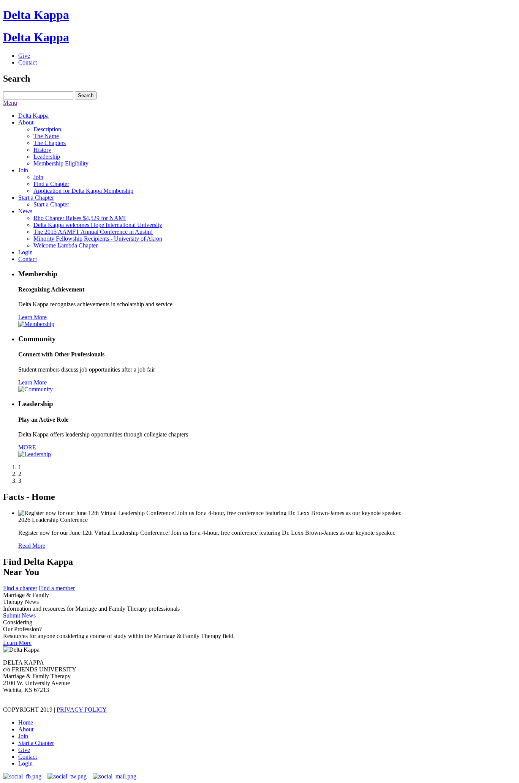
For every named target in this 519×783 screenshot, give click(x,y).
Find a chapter (20, 588)
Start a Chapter (36, 197)
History (42, 150)
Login (25, 252)
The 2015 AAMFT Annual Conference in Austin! (93, 231)
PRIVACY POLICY (82, 709)
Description (47, 129)
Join (23, 170)
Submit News (19, 615)
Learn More (32, 317)
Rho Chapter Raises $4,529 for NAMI (79, 218)
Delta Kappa (36, 15)
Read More (31, 545)
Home (25, 722)
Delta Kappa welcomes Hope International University (97, 225)
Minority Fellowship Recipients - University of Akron (97, 238)
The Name (46, 136)
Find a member (57, 588)
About (25, 122)
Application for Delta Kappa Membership (83, 190)
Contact (27, 62)
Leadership (46, 156)
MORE (27, 447)
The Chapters (49, 143)
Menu (10, 102)
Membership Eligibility (61, 163)
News (25, 211)
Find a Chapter (51, 184)
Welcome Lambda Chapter (65, 245)
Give (24, 55)
